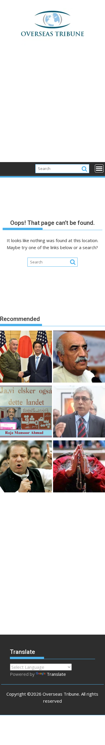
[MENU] (99, 168)
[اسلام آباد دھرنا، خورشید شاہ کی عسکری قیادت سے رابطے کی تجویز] (79, 357)
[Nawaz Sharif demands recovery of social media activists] (26, 467)
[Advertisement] (52, 106)
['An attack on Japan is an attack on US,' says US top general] (26, 357)
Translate (56, 674)
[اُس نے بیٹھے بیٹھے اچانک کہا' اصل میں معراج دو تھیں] (79, 467)
